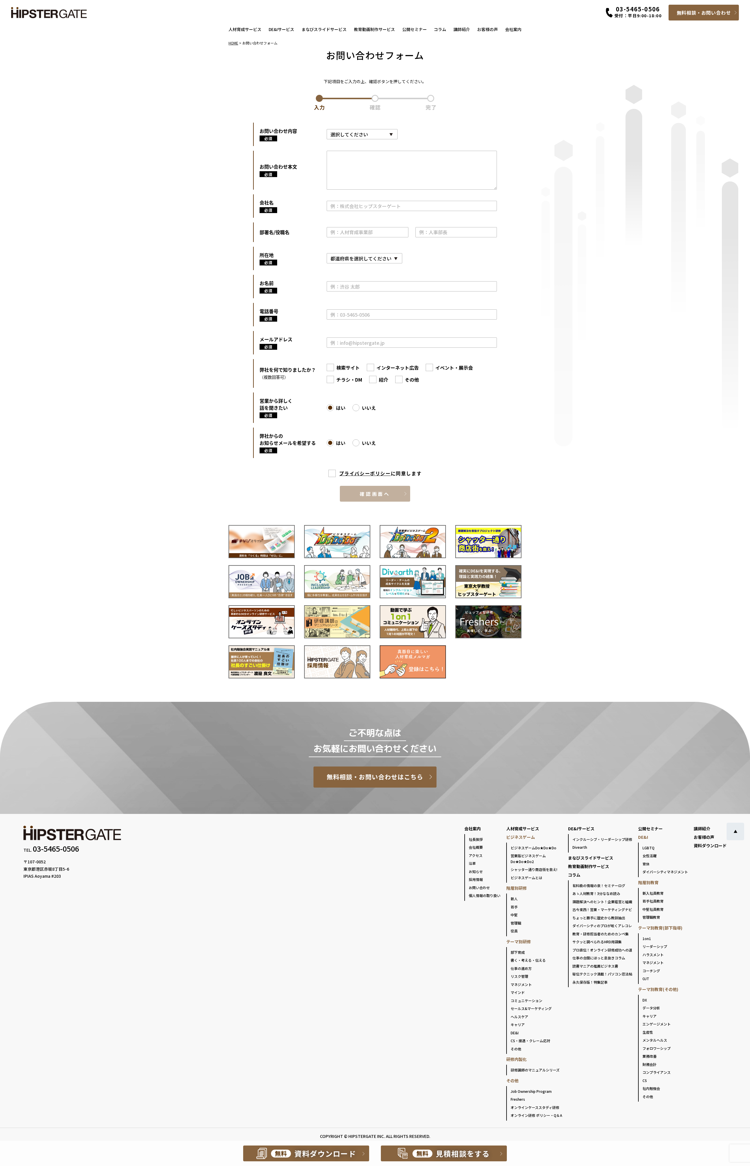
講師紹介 (462, 29)
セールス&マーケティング (531, 1008)
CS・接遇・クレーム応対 (530, 1040)
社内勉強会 (651, 1088)
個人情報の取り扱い (484, 895)
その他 (516, 1048)
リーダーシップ (654, 946)
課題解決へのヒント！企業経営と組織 (602, 901)
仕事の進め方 (521, 968)
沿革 (472, 863)
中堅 (514, 914)
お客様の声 (487, 29)
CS (644, 1080)
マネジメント (521, 984)
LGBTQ (648, 847)
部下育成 (518, 952)
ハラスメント (653, 954)
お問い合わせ (479, 887)
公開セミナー (414, 29)
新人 (514, 898)
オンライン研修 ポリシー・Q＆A (536, 1115)
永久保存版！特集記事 (590, 982)
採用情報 (476, 879)
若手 (514, 906)
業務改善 (649, 1056)
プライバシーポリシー (365, 473)
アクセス (476, 855)
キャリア (518, 1024)
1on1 (646, 938)
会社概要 (476, 847)
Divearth (579, 847)
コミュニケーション (526, 1000)
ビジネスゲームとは (526, 877)
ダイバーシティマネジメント (665, 871)
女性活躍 (649, 855)
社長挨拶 (476, 839)
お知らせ (476, 871)
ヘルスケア (519, 1016)
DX (644, 999)
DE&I (515, 1032)
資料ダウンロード (710, 845)
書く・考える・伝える (528, 960)
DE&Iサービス (281, 29)
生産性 (647, 1032)
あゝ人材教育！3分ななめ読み (596, 893)
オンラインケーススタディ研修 (535, 1107)
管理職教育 (651, 917)
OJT (645, 978)
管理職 (516, 922)
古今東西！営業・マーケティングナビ (602, 909)
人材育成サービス (245, 29)
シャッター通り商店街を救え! (534, 869)
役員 (514, 930)
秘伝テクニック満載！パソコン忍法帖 (602, 973)
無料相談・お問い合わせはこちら (375, 776)
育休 (646, 863)
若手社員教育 (653, 900)
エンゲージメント (656, 1023)
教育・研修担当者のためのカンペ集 (600, 933)
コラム (440, 29)
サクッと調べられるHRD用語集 (597, 941)
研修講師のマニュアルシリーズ (535, 1069)
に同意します (380, 473)
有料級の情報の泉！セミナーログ (598, 885)
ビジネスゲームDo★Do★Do (533, 847)
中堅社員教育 (653, 909)
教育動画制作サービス (374, 29)
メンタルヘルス (654, 1040)
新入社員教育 (653, 893)
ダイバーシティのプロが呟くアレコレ (602, 925)
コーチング (651, 970)
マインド (518, 992)
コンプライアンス (656, 1072)
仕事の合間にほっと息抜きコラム (598, 957)
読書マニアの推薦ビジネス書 (595, 965)
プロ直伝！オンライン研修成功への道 (602, 949)
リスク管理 (519, 976)
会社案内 (513, 29)
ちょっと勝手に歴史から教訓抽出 (598, 917)
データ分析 (651, 1007)
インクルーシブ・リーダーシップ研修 (602, 839)
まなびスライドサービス (324, 29)
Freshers (518, 1099)
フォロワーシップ (656, 1048)
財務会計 (649, 1064)
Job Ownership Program (531, 1091)
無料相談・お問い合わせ (704, 12)
